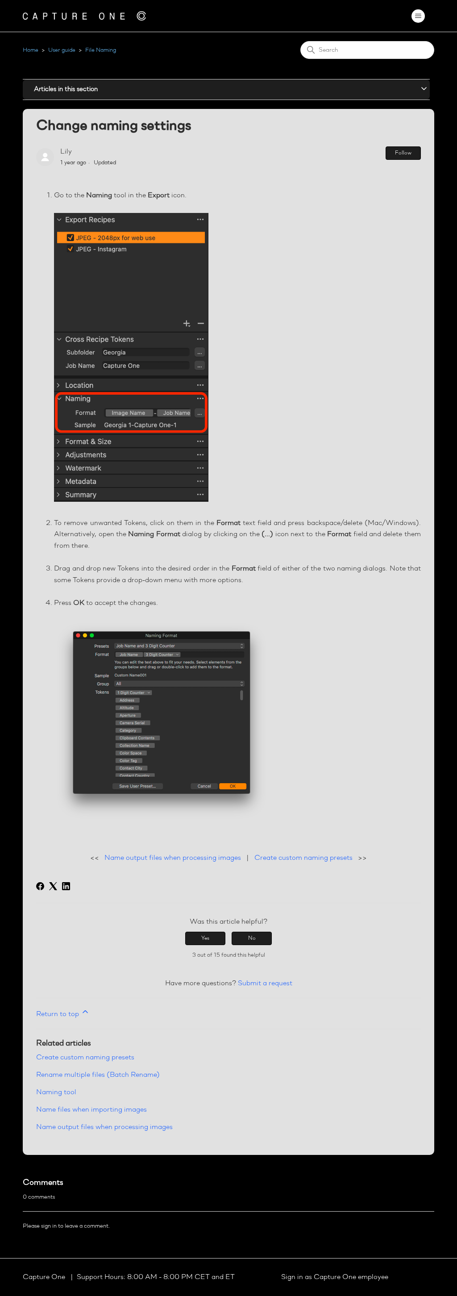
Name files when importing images (91, 1109)
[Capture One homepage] (84, 16)
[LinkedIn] (66, 886)
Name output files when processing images (172, 858)
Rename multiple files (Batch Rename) (98, 1075)
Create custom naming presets (303, 858)
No (252, 938)
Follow (403, 153)
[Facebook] (40, 886)
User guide (61, 50)
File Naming (100, 50)
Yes (205, 938)
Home (30, 50)
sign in (49, 1226)
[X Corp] (53, 886)
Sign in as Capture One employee (334, 1277)
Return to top (58, 1014)
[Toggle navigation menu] (418, 16)
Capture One (45, 1277)
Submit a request (265, 983)
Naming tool (56, 1092)
